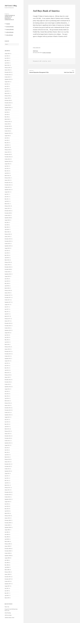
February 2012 (7, 459)
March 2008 (7, 569)
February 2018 (7, 290)
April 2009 (7, 539)
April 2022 (7, 173)
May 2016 (6, 339)
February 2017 (7, 318)
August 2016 (7, 332)
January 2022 (7, 180)
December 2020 (8, 210)
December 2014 (8, 379)
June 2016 (6, 337)
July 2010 (6, 503)
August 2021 (7, 191)
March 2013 (7, 428)
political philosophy (9, 32)
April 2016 (7, 342)
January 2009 (7, 546)
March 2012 (7, 457)
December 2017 (8, 295)
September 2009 (8, 527)
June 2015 (6, 365)
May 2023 (6, 142)
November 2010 (8, 494)
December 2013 (8, 407)
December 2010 (8, 492)
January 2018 (7, 292)
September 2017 (8, 302)
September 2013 (8, 414)
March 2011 (7, 485)
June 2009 (6, 534)
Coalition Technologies (46, 52)
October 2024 (7, 105)
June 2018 (6, 281)
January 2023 (7, 152)
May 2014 (6, 396)
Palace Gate (7, 606)
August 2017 (7, 304)
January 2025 (7, 98)
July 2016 (6, 335)
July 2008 (6, 560)
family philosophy (9, 34)
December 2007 (8, 576)
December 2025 (8, 72)
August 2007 (7, 586)
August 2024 (7, 109)
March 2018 (7, 288)
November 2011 (8, 466)
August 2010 (7, 501)
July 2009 (6, 532)
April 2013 (7, 426)
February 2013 (7, 431)
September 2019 (8, 245)
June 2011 (6, 478)
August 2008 (7, 557)
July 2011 (6, 475)
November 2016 (8, 325)
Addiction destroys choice (9, 617)
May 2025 (6, 88)
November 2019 (8, 241)
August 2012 (7, 445)
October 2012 (7, 440)
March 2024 (7, 119)
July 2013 (6, 419)
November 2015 (8, 353)
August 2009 (7, 529)
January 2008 (7, 574)
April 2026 (7, 62)
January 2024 (7, 123)
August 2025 (7, 81)
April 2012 (7, 454)
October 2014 (7, 384)
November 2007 (8, 579)
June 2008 (6, 562)
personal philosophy (10, 26)
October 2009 (7, 525)
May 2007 (6, 593)
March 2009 (7, 541)
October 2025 (7, 76)
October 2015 (7, 356)
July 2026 (6, 55)
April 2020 (7, 229)
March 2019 (7, 259)
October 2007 (7, 581)
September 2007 (8, 583)
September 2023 (8, 133)
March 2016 (7, 344)
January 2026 (7, 69)
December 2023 (8, 126)
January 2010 (7, 518)
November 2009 (8, 522)
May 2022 (6, 170)
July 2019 (6, 250)
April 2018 (7, 285)
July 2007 (6, 588)
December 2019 (8, 238)
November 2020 (8, 213)
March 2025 (7, 93)
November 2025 (8, 74)
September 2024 (8, 107)
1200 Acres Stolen (8, 615)
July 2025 (6, 84)
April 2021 (7, 201)
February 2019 (7, 262)
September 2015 (8, 358)
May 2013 (6, 424)
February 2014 (7, 403)
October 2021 (7, 187)
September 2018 (8, 274)
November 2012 (8, 438)
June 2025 (6, 86)
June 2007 (6, 590)
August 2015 (7, 360)
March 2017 (7, 316)
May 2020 (6, 227)
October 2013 (7, 412)
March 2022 (7, 175)
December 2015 (8, 351)
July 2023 (6, 137)
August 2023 (7, 135)
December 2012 (8, 435)
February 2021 (7, 206)
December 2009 (8, 520)
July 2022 (6, 166)
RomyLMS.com (8, 18)
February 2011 (7, 487)
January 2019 (7, 264)
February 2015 (7, 374)
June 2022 (6, 168)
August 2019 (7, 248)
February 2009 (7, 543)
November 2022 (8, 156)
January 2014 (7, 405)
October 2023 (7, 130)
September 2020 (8, 217)
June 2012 (6, 450)
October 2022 (7, 159)
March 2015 (7, 372)
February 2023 (7, 149)
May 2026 (6, 60)
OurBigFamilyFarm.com (9, 19)
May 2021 (6, 198)
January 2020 (7, 236)
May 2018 (6, 283)
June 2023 (6, 140)
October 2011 (7, 468)
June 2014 (6, 393)
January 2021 (7, 208)
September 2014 (8, 386)
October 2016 (7, 328)
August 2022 (7, 163)
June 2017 (6, 309)
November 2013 (8, 410)
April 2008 (7, 567)
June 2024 (6, 114)
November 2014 (8, 381)
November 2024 (8, 102)
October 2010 (7, 496)
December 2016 (8, 323)
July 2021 (6, 194)
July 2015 (6, 363)
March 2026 (7, 65)
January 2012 (7, 461)
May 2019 (6, 255)
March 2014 (7, 400)
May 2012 (6, 452)
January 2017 (7, 320)
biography (8, 23)
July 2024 (6, 112)
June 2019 (6, 252)
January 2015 (7, 377)
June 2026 (6, 58)
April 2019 (7, 257)
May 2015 (6, 367)
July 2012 (6, 447)
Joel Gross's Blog (11, 6)
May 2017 (6, 311)
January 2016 (7, 349)
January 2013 (7, 433)
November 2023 (8, 128)
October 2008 (7, 553)
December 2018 (8, 267)
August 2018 (7, 276)
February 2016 (7, 346)
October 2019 (7, 243)
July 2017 (6, 306)
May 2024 (6, 116)
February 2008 (7, 572)
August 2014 (7, 389)
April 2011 (7, 482)
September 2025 (8, 79)
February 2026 (7, 67)
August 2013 (7, 417)
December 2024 (8, 100)
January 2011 (7, 489)
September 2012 (8, 442)
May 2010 (6, 508)
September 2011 (8, 471)
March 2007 (7, 597)
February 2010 (7, 515)
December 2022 (8, 154)
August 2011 (7, 473)
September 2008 (8, 555)
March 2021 (7, 203)
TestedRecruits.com (8, 16)
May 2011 (6, 480)
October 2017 (7, 299)
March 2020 (7, 231)
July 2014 (6, 391)
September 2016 (8, 330)
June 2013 (6, 421)
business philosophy (10, 29)
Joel (50, 61)
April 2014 (7, 398)
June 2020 (6, 224)
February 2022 (7, 177)
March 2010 (7, 513)
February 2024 (7, 121)
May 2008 (6, 564)
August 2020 (7, 220)
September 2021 (8, 189)
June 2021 (6, 196)
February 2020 (7, 234)
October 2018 (7, 271)
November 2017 (8, 297)
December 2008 (8, 548)
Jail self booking (8, 612)
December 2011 (8, 464)
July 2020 (6, 222)
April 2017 (7, 313)
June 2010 (6, 506)
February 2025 (7, 95)
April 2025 (7, 91)
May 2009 (6, 536)
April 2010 (7, 511)
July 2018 (6, 278)
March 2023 (7, 147)
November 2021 (8, 184)
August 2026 (7, 53)
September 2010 (8, 499)
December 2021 (8, 182)
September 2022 (8, 161)
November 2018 (8, 269)
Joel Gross (45, 61)
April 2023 (7, 145)
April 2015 (7, 370)
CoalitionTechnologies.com (10, 15)
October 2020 (7, 215)
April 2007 (7, 595)
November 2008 (8, 550)
